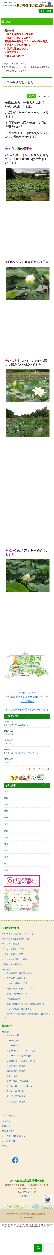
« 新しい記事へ (27, 692)
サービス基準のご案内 (17, 983)
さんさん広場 (13, 1035)
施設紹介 (6, 1031)
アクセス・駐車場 (10, 944)
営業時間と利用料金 (16, 978)
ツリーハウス (13, 1045)
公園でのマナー (12, 52)
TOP (38, 1249)
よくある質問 (8, 1141)
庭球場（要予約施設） (17, 1096)
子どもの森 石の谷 (15, 1091)
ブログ (5, 1146)
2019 (6, 837)
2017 (6, 850)
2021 (6, 824)
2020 (6, 831)
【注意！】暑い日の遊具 (17, 38)
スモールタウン (14, 1040)
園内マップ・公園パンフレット (21, 988)
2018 (6, 844)
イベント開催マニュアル (13, 949)
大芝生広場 (12, 1076)
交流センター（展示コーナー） (21, 1061)
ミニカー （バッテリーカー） (20, 1055)
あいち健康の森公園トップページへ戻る (27, 709)
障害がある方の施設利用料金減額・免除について (27, 1016)
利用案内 (6, 969)
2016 (6, 857)
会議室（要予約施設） (17, 1066)
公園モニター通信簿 (11, 964)
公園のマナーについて (17, 993)
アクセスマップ (27, 1196)
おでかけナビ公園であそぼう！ (16, 63)
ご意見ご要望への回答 (12, 954)
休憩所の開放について (16, 48)
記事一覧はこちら (35, 769)
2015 (6, 864)
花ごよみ (6, 1120)
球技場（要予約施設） (17, 1101)
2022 (6, 818)
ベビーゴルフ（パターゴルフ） (21, 1050)
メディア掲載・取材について (20, 1009)
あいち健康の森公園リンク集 (15, 939)
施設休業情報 (8, 1131)
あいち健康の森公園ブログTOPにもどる (27, 697)
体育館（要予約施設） (17, 1071)
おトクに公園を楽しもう (13, 1136)
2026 (6, 791)
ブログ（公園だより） (12, 67)
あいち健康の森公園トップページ (18, 934)
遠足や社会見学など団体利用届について (25, 1004)
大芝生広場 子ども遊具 (17, 1081)
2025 (6, 798)
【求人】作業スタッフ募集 (20, 34)
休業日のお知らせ (14, 55)
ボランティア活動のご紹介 (14, 959)
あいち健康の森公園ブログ (37, 67)
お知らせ (6, 1126)
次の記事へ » (27, 701)
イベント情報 (8, 1115)
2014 (6, 870)
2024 (6, 804)
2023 (6, 811)
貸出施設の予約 (14, 998)
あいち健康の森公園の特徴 (19, 973)
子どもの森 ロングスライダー (20, 1086)
